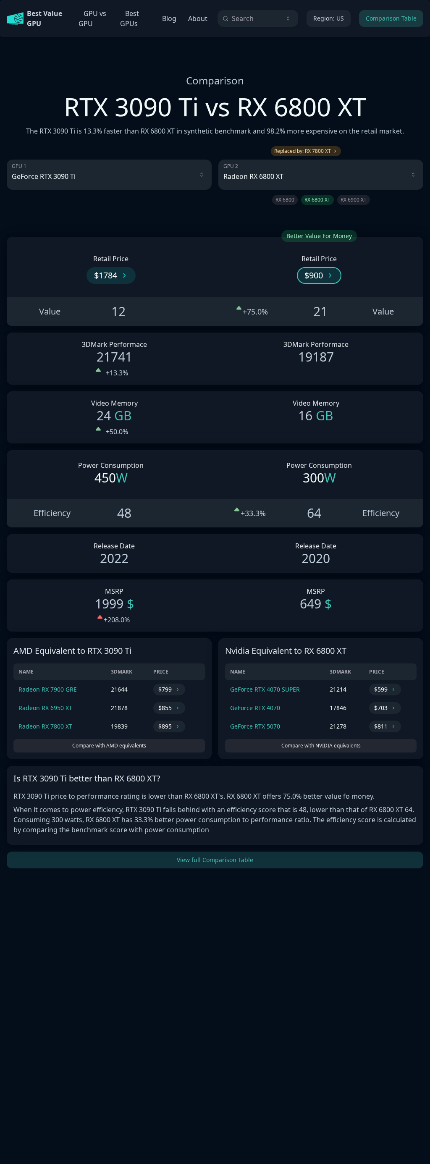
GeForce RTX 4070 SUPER (265, 689)
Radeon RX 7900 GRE (47, 689)
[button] (111, 275)
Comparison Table (391, 18)
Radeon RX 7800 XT (45, 726)
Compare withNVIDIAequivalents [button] (321, 745)
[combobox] (257, 18)
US (328, 18)
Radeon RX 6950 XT (45, 708)
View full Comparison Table (215, 860)
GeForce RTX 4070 (255, 708)
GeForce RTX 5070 (255, 726)
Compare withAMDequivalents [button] (109, 745)
